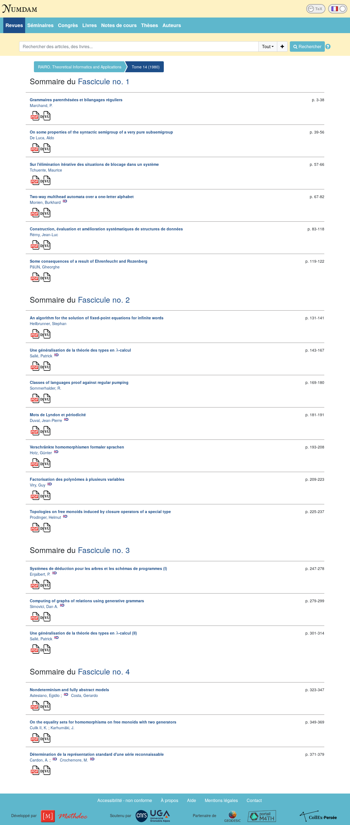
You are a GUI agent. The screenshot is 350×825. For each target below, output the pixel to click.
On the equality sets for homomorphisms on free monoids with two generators (103, 722)
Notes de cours (119, 25)
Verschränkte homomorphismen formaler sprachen (77, 447)
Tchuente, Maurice (46, 170)
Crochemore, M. (74, 760)
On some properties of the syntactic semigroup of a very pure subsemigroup (101, 132)
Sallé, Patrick (41, 355)
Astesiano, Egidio (45, 695)
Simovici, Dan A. (44, 606)
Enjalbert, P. (40, 574)
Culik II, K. (38, 727)
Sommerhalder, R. (45, 388)
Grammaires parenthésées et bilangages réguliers (76, 99)
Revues (14, 25)
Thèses (149, 25)
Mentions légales (221, 800)
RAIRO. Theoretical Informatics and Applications (79, 67)
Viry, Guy (37, 485)
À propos (169, 800)
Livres (89, 25)
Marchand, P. (41, 105)
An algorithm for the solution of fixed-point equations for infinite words (97, 317)
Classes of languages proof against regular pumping (79, 382)
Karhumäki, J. (62, 727)
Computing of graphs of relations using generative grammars (87, 600)
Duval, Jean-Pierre (46, 420)
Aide (191, 800)
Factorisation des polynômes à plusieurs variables (77, 479)
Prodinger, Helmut (45, 517)
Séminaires (40, 25)
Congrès (68, 25)
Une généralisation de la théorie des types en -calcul (80, 350)
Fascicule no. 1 (104, 81)
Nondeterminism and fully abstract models (69, 689)
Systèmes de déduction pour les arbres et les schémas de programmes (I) (98, 568)
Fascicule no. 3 (104, 549)
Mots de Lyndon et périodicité (58, 414)
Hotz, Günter (41, 452)
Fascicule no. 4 (104, 671)
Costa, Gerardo (84, 695)
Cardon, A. (39, 760)
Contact (254, 800)
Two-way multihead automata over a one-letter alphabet (82, 196)
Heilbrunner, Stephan (48, 323)
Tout (266, 46)
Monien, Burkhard (45, 202)
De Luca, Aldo (42, 137)
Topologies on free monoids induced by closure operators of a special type (100, 511)
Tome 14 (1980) (146, 67)
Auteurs (171, 25)
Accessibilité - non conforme (124, 800)
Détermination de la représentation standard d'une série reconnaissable (97, 754)
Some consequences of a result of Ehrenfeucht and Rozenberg (88, 261)
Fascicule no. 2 (104, 299)
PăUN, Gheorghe (45, 267)
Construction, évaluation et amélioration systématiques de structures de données (106, 228)
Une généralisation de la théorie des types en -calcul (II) (83, 633)
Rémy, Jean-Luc (44, 234)
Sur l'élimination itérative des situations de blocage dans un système (94, 164)
